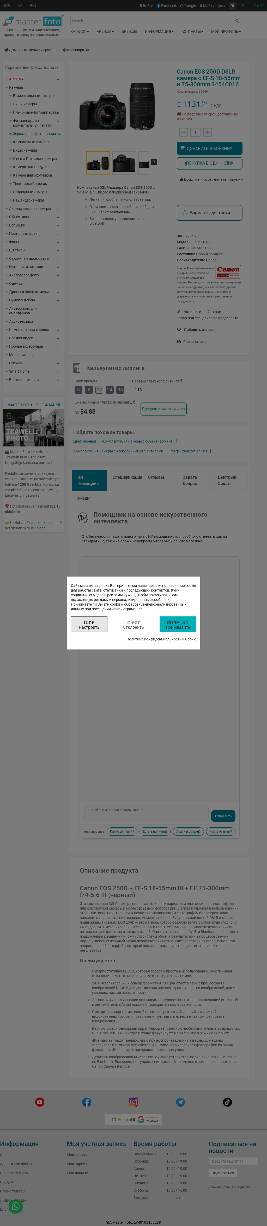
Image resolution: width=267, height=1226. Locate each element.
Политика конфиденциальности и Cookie (161, 639)
